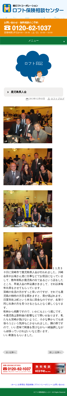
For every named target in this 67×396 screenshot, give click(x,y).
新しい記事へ (55, 352)
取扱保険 (29, 385)
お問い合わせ (58, 385)
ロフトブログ (57, 99)
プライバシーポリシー (43, 385)
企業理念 (21, 385)
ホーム (14, 385)
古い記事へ (11, 352)
